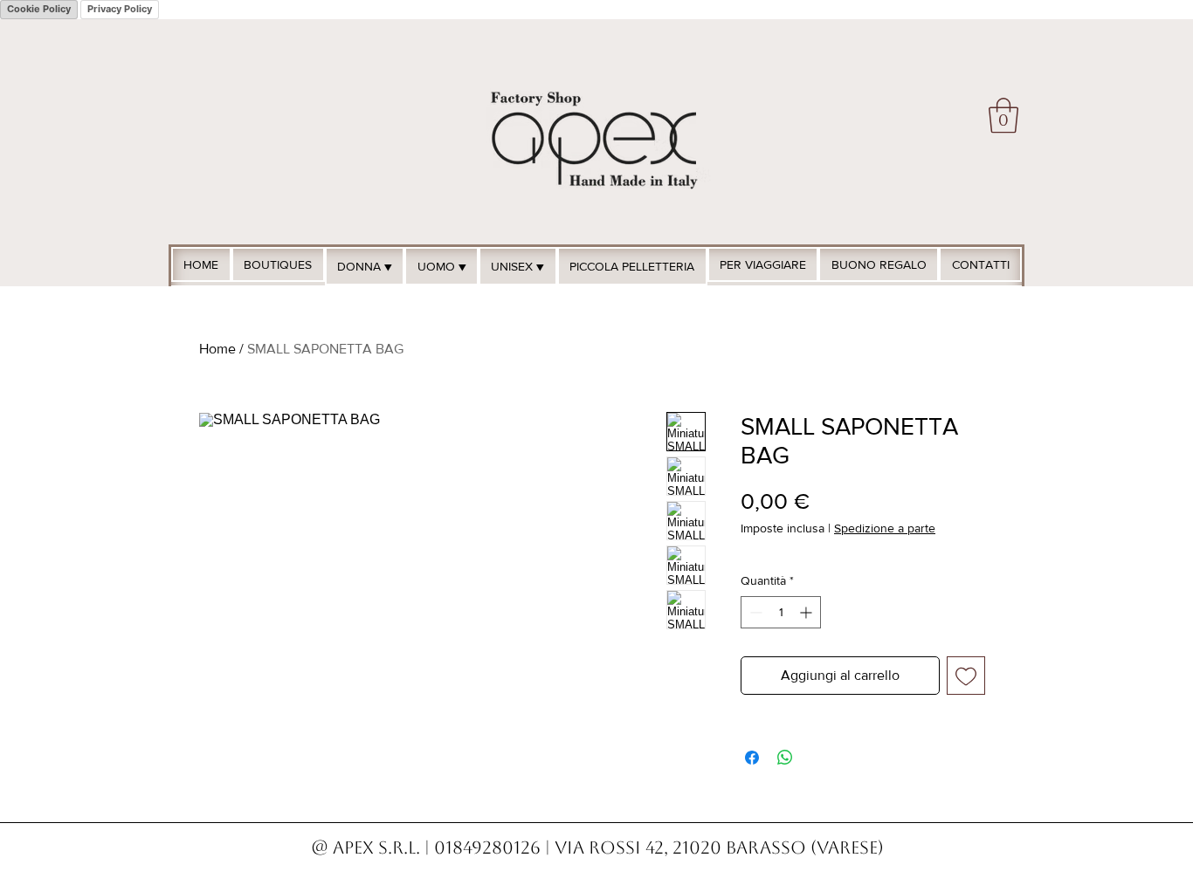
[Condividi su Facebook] (751, 757)
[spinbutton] (780, 612)
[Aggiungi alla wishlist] (966, 675)
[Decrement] (754, 612)
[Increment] (807, 612)
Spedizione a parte (884, 528)
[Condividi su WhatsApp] (785, 757)
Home (217, 348)
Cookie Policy (39, 9)
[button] (1003, 115)
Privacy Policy (119, 9)
